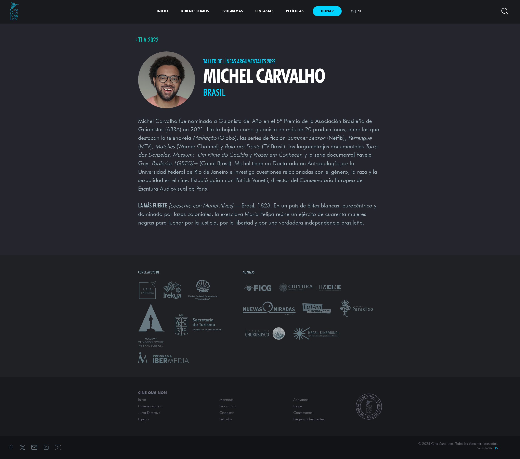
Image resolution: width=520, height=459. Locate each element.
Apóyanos (300, 399)
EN (359, 11)
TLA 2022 (148, 39)
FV (496, 448)
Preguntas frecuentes (308, 419)
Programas (232, 11)
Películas (294, 11)
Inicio (162, 11)
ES (352, 11)
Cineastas (264, 11)
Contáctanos (302, 412)
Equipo (143, 419)
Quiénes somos (195, 11)
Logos (297, 406)
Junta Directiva (149, 412)
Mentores (226, 399)
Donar (327, 11)
